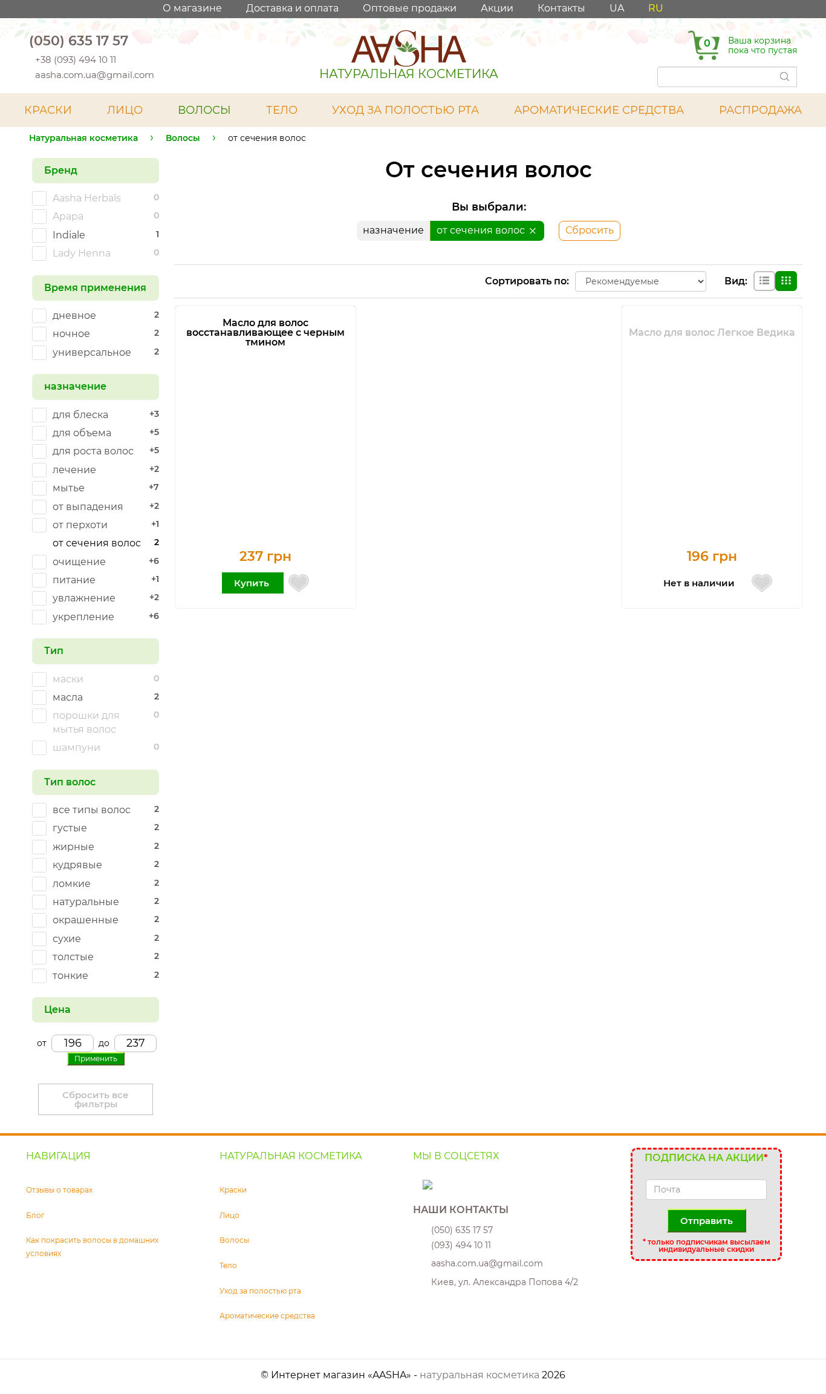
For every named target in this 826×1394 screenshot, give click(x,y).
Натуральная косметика (83, 138)
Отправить (706, 1220)
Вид (734, 281)
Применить (95, 1058)
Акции (497, 8)
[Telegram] (154, 41)
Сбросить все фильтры (95, 1099)
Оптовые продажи (410, 8)
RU (655, 8)
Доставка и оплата (292, 8)
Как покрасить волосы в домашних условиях (92, 1246)
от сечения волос (482, 230)
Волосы (183, 138)
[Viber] (138, 41)
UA (617, 8)
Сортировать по (526, 281)
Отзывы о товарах (59, 1189)
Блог (35, 1215)
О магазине (192, 8)
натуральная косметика (479, 1375)
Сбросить (589, 230)
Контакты (561, 8)
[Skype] (419, 1183)
